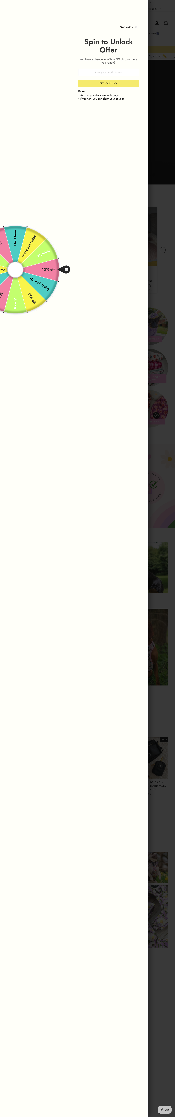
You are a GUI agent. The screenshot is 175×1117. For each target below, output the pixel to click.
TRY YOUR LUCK (108, 83)
